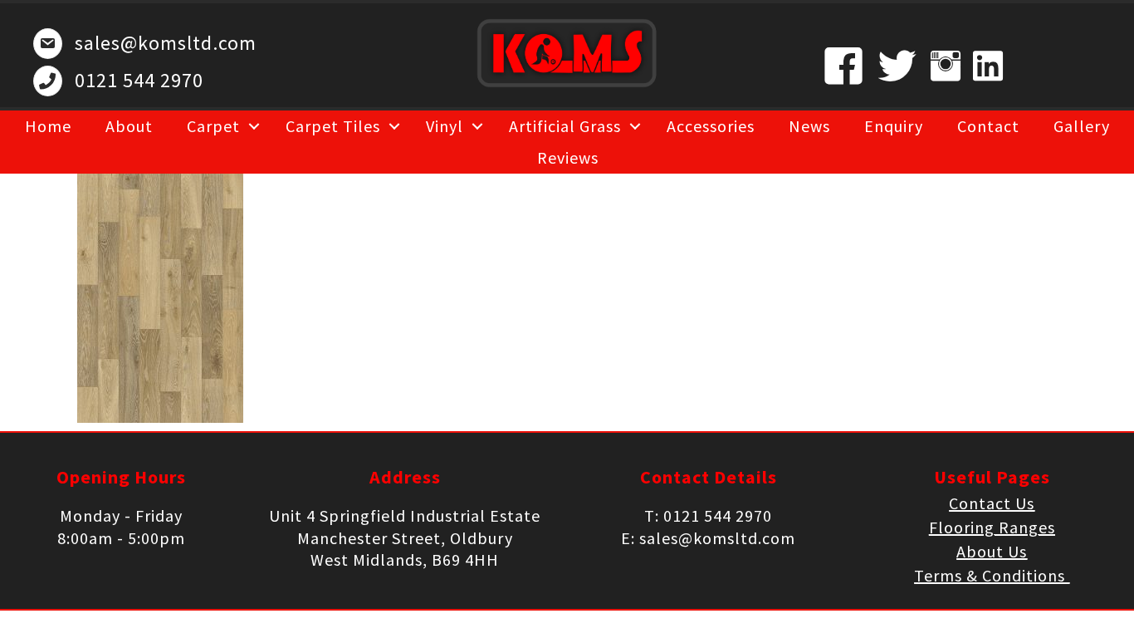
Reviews (568, 157)
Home (48, 125)
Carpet (213, 125)
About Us (991, 551)
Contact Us (991, 503)
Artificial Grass (565, 125)
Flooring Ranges (992, 527)
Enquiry (893, 125)
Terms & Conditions (991, 575)
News (809, 125)
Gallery (1081, 125)
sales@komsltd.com (166, 43)
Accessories (711, 125)
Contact (988, 125)
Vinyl (444, 125)
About (129, 125)
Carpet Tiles (333, 125)
